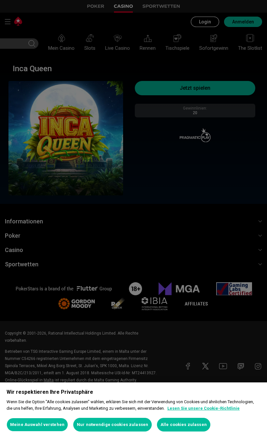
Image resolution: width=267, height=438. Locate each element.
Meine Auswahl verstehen (37, 424)
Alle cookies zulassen (184, 424)
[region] (133, 410)
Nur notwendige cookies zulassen (112, 424)
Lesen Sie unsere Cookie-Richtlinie (203, 408)
